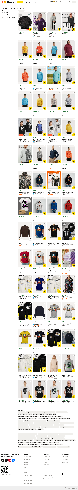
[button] (21, 11)
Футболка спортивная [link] (38, 243)
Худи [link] (21, 243)
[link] (22, 412)
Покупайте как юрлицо (47, 459)
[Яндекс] (75, 488)
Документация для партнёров (48, 477)
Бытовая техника (27, 459)
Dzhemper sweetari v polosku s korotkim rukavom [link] (67, 270)
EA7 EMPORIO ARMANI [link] (51, 375)
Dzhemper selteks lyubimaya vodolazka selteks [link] (23, 166)
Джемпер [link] (37, 33)
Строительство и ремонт (28, 480)
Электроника (26, 462)
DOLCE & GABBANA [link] (36, 323)
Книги (25, 473)
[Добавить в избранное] (30, 14)
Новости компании (65, 456)
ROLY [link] (34, 243)
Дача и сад (25, 472)
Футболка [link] (23, 217)
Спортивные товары (27, 477)
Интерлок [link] (35, 33)
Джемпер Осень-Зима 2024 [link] (54, 34)
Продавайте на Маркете (47, 475)
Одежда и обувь (26, 464)
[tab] (5, 5)
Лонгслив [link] (22, 139)
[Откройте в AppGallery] (9, 461)
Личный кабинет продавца (47, 473)
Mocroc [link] (20, 33)
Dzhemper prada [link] (65, 349)
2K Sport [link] (20, 87)
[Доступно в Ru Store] (13, 461)
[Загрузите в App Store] (2, 461)
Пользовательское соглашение (13, 487)
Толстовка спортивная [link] (38, 192)
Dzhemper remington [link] (24, 192)
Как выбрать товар (46, 456)
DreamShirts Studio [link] (66, 375)
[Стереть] (46, 2)
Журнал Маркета (46, 464)
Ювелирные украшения (28, 483)
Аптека (25, 467)
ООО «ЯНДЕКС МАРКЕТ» (72, 487)
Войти (74, 2)
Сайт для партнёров (46, 478)
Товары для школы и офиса (28, 475)
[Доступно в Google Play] (6, 461)
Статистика (5, 487)
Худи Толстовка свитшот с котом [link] (25, 297)
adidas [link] (20, 243)
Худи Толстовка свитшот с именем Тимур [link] (25, 376)
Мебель (25, 457)
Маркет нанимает (65, 462)
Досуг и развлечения (27, 456)
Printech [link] (20, 139)
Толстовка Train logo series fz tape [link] (53, 376)
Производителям (65, 459)
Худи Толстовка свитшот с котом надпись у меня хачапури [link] (54, 297)
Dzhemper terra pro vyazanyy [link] (52, 165)
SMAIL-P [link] (20, 296)
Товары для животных (27, 478)
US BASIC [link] (34, 192)
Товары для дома (27, 465)
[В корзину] (30, 29)
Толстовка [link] (65, 296)
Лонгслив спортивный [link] (24, 87)
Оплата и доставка (46, 457)
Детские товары (27, 481)
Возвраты (45, 462)
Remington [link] (21, 192)
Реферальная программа (66, 457)
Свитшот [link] (22, 33)
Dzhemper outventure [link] (51, 87)
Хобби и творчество (27, 470)
